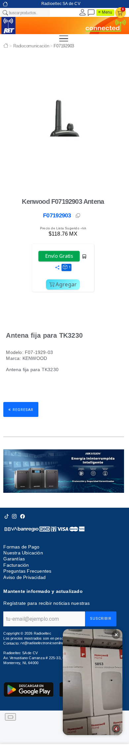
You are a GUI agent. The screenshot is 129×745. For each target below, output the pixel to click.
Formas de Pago (21, 546)
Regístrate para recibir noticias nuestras (46, 603)
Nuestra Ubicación (23, 552)
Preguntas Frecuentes (27, 571)
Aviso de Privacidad (24, 577)
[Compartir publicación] (57, 268)
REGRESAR (20, 409)
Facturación (16, 565)
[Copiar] (78, 216)
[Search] (5, 13)
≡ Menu (105, 12)
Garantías (14, 558)
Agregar (66, 284)
